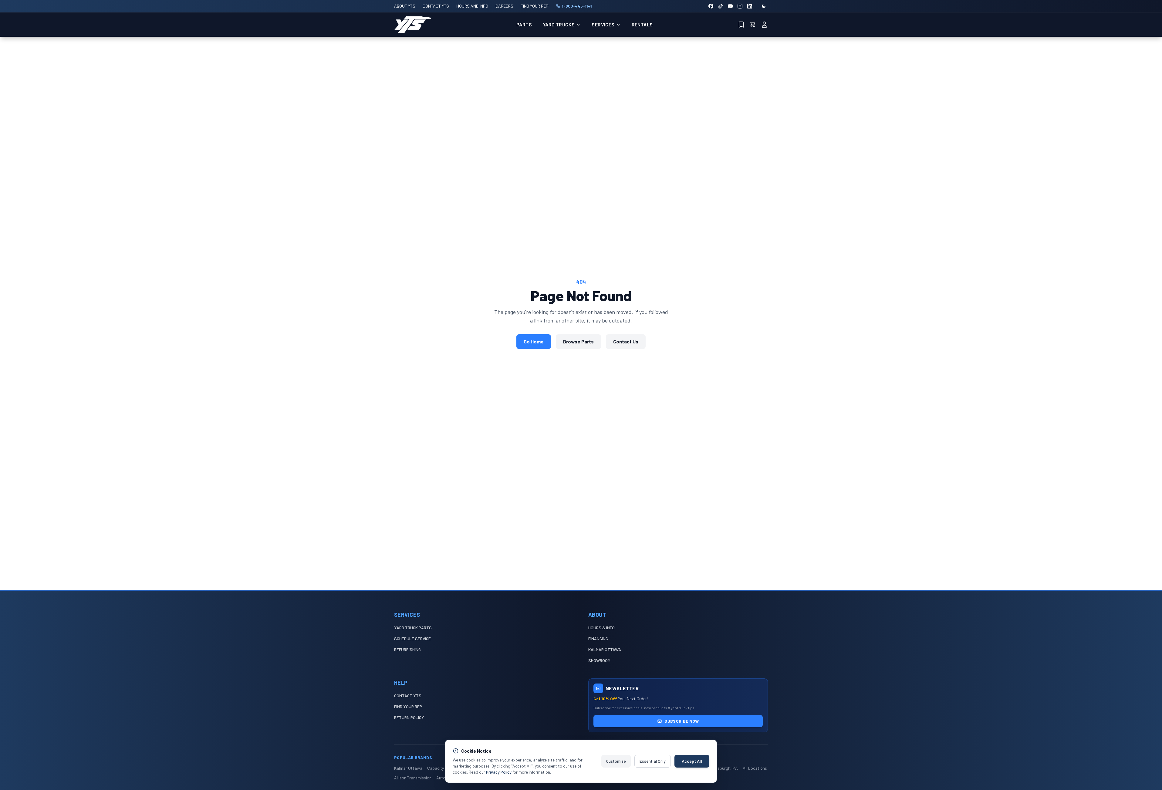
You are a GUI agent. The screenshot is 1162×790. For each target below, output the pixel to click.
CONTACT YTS (436, 5)
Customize (616, 761)
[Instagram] (740, 6)
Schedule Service (412, 638)
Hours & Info (601, 627)
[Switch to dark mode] (763, 6)
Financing (598, 638)
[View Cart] (753, 25)
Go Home (534, 341)
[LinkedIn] (749, 6)
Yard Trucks (559, 24)
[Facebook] (710, 6)
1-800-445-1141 (577, 5)
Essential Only (653, 761)
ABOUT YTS (404, 5)
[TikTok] (720, 6)
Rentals (642, 24)
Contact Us (625, 341)
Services (603, 24)
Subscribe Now (681, 721)
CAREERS (504, 5)
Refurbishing (407, 649)
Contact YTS (407, 695)
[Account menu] (764, 24)
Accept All (692, 761)
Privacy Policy (499, 772)
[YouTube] (730, 6)
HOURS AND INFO (472, 5)
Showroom (599, 660)
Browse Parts (578, 341)
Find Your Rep (408, 706)
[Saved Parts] (741, 24)
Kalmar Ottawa (604, 649)
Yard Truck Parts (413, 627)
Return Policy (409, 717)
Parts (524, 24)
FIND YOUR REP (535, 5)
